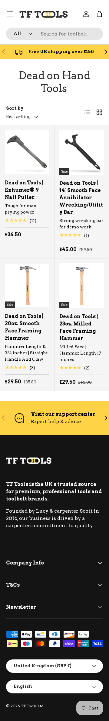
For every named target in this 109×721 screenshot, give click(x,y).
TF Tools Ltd (32, 706)
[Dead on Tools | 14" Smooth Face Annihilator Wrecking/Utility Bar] (81, 152)
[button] (99, 14)
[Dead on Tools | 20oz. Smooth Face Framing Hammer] (27, 285)
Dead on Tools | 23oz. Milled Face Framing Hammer (78, 327)
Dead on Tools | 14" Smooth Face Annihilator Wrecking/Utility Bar (81, 197)
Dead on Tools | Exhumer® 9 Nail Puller (24, 190)
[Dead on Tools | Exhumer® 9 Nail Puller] (27, 152)
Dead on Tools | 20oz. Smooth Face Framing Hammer (24, 327)
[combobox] (54, 34)
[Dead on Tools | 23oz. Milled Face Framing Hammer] (81, 285)
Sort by (15, 108)
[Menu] (9, 14)
